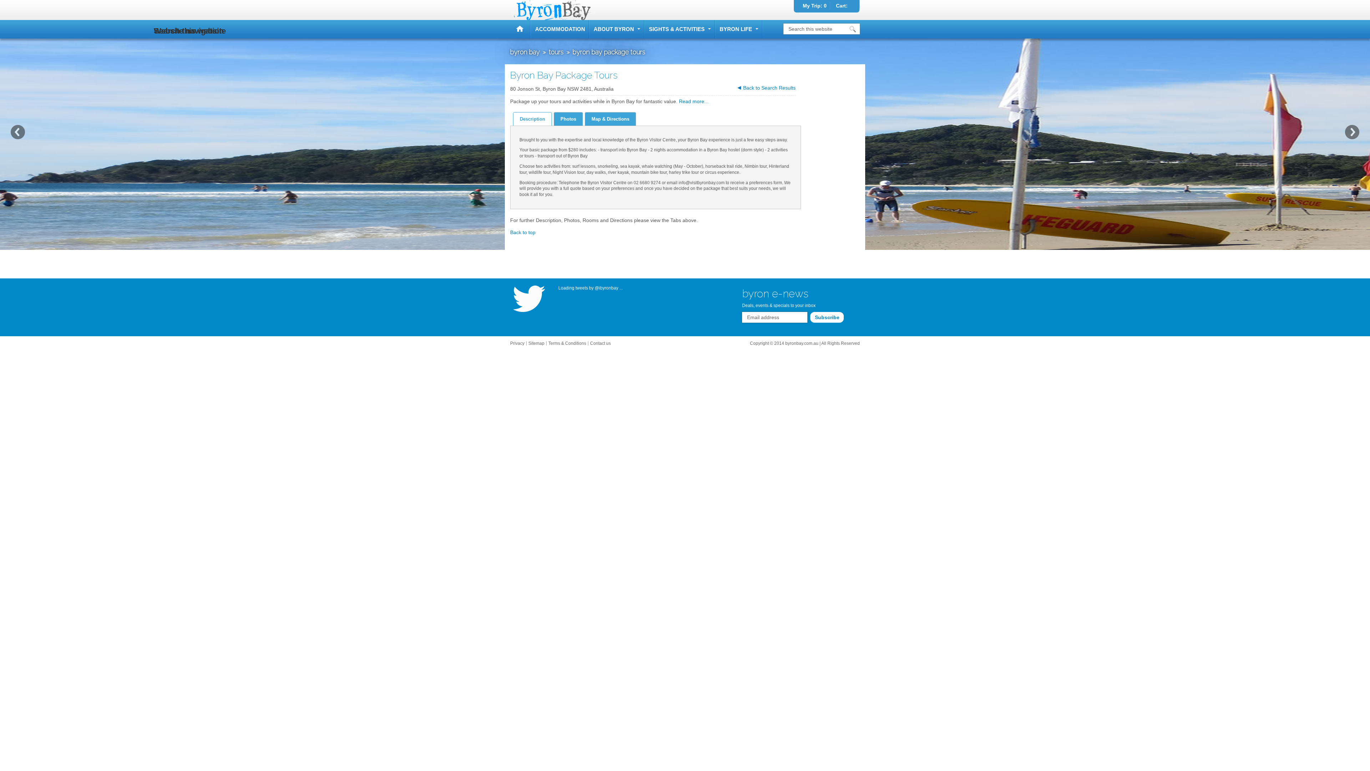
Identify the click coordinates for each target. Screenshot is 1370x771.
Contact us (600, 343)
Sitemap (536, 343)
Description (532, 119)
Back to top (523, 232)
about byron (614, 29)
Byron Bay (520, 29)
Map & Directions (610, 119)
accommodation (560, 29)
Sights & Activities (677, 29)
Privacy (517, 343)
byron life (736, 29)
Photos (568, 119)
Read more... (694, 101)
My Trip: (815, 6)
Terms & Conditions (567, 343)
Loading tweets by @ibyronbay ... (590, 288)
